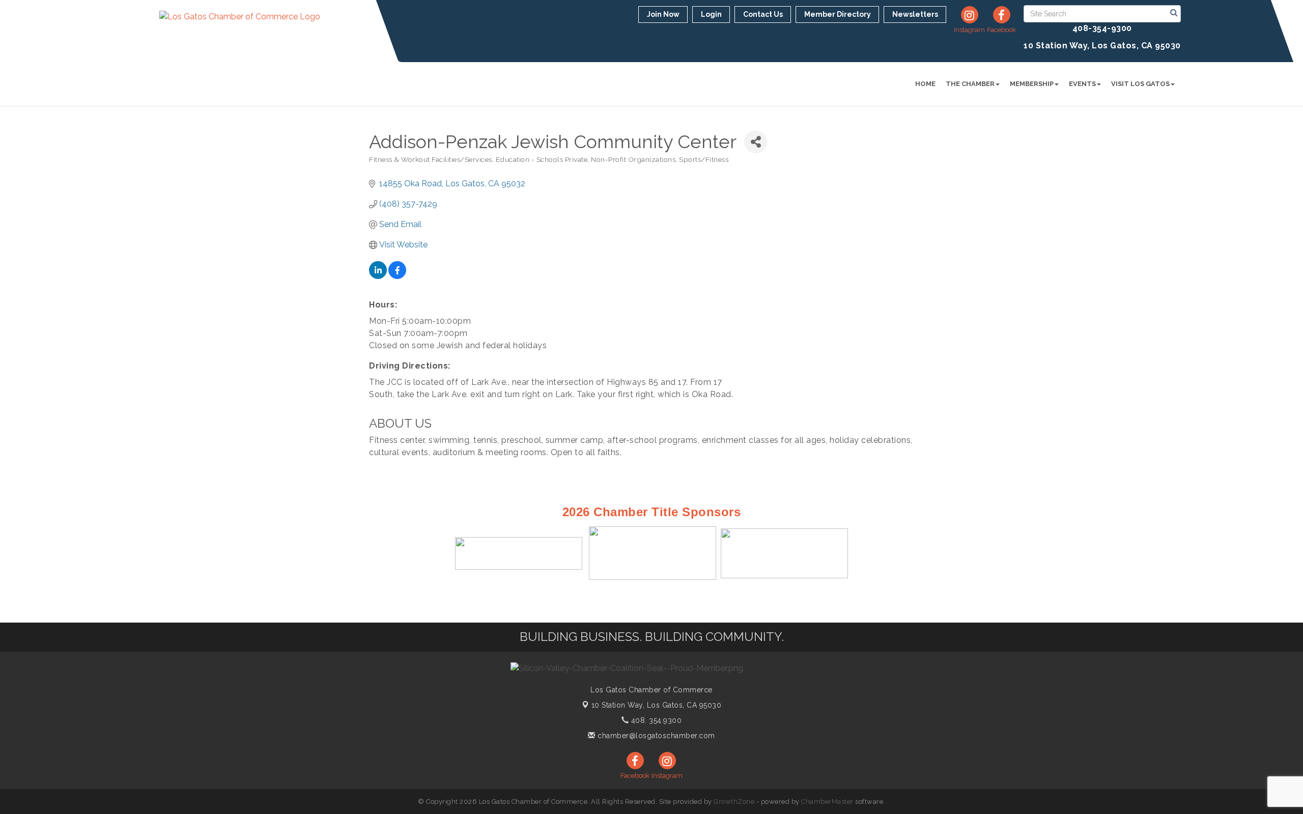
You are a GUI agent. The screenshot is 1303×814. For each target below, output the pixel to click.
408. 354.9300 (655, 720)
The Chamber (970, 84)
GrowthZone (734, 801)
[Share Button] (755, 141)
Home (925, 84)
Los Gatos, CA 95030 (656, 705)
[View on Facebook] (397, 276)
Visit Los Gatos (1140, 84)
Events (1082, 84)
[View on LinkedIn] (378, 276)
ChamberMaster (827, 801)
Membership (1032, 84)
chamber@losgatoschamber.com (655, 736)
